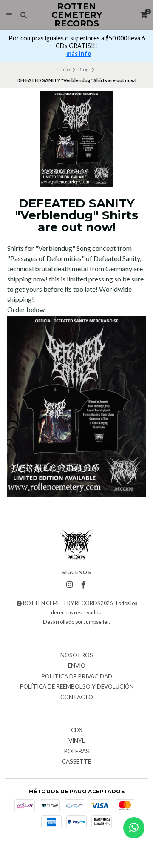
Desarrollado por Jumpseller (76, 622)
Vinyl (76, 741)
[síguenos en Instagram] (69, 585)
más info (78, 53)
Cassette (76, 762)
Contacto (76, 698)
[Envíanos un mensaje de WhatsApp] (133, 827)
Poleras (76, 752)
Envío (76, 666)
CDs (76, 730)
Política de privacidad (76, 677)
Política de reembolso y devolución (77, 687)
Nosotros (76, 655)
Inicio (63, 69)
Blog (83, 69)
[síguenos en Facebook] (83, 585)
